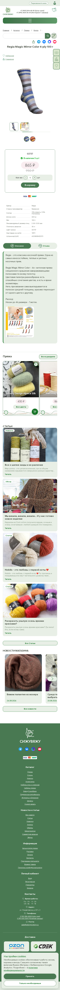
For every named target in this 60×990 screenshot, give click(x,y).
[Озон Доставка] (16, 946)
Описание (19, 246)
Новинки (30, 821)
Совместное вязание (30, 834)
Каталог (16, 30)
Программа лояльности (30, 861)
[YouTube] (40, 749)
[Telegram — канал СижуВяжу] (38, 41)
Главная (6, 30)
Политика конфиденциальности (30, 867)
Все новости (30, 709)
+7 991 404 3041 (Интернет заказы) (30, 918)
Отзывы (46, 246)
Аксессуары (30, 781)
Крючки (30, 778)
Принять (30, 976)
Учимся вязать (30, 804)
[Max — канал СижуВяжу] (49, 41)
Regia (36, 30)
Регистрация (30, 881)
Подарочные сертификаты (30, 794)
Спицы (30, 775)
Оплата (30, 855)
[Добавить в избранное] (6, 412)
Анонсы (30, 824)
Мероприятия (30, 831)
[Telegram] (20, 749)
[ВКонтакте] (27, 749)
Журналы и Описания (30, 798)
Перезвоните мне (39, 3)
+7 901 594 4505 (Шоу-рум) (30, 916)
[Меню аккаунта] (54, 3)
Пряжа (26, 30)
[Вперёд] (52, 678)
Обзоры (30, 828)
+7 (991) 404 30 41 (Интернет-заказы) (32, 12)
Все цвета (21, 407)
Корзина (30, 888)
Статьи (30, 818)
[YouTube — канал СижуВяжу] (54, 41)
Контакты (30, 858)
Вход (30, 878)
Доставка (30, 851)
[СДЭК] (43, 946)
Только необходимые (30, 983)
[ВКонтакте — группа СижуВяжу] (44, 41)
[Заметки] (54, 36)
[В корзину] (35, 412)
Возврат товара (30, 864)
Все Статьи (30, 643)
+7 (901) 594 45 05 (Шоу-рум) (32, 10)
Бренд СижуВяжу (30, 791)
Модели (30, 801)
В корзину (30, 185)
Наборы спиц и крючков (30, 785)
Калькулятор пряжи (30, 848)
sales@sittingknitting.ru (30, 925)
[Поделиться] (33, 41)
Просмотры (30, 885)
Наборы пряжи (30, 788)
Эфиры (30, 837)
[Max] (33, 749)
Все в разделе (48, 356)
